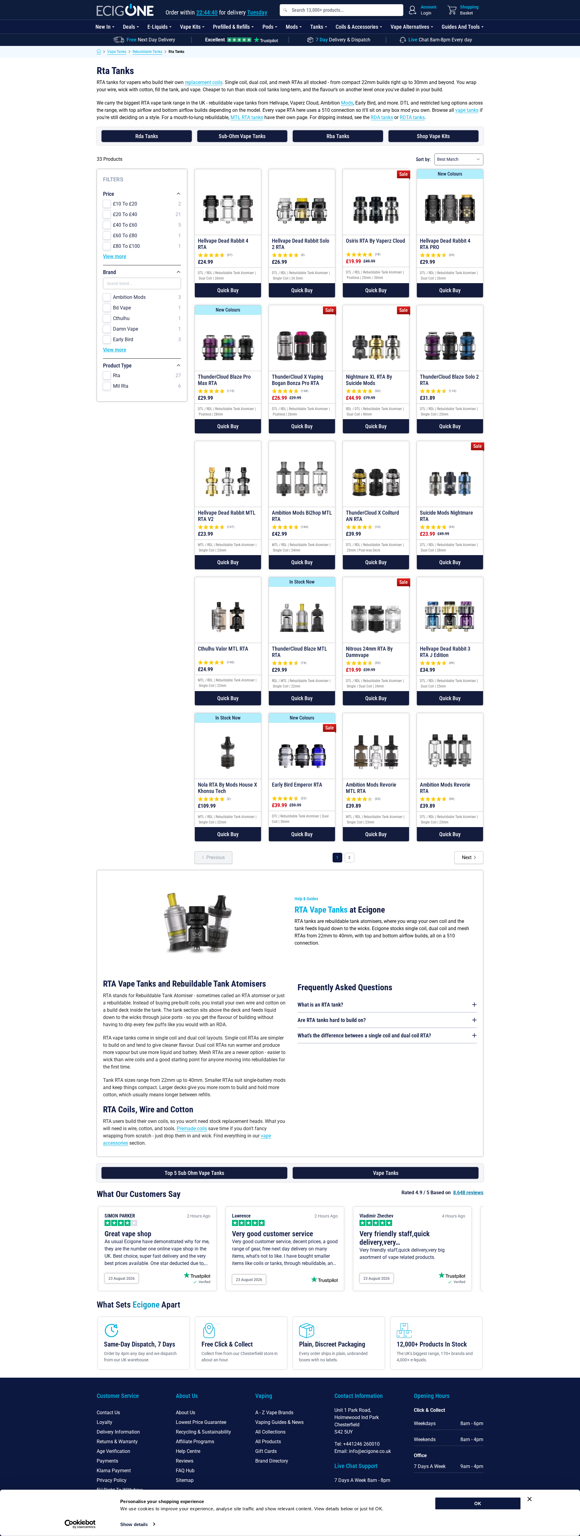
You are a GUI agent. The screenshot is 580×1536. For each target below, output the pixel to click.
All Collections (270, 1432)
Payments (107, 1461)
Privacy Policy (112, 1480)
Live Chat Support (356, 1466)
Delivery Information (118, 1432)
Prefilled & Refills (231, 27)
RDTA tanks (412, 117)
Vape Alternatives (410, 27)
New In (103, 27)
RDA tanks (382, 117)
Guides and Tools (461, 27)
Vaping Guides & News (279, 1422)
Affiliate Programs (195, 1441)
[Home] (99, 51)
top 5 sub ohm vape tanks (194, 1173)
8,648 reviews (468, 1192)
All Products (268, 1441)
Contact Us (108, 1412)
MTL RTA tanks (246, 117)
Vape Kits (190, 27)
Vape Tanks (116, 52)
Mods (292, 27)
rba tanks (338, 136)
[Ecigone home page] (125, 10)
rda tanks (146, 136)
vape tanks (466, 110)
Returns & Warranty (117, 1441)
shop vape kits (433, 136)
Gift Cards (266, 1451)
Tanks (316, 27)
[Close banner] (529, 1499)
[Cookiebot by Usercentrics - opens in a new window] (80, 1524)
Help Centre (188, 1451)
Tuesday (257, 12)
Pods (268, 27)
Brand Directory (271, 1461)
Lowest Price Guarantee (201, 1422)
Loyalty (104, 1422)
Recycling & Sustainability (203, 1432)
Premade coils (192, 1128)
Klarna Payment (114, 1470)
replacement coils (203, 82)
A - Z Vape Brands (274, 1412)
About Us (185, 1412)
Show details (134, 1524)
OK (477, 1503)
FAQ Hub (185, 1470)
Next (467, 857)
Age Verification (113, 1451)
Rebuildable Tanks (147, 52)
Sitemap (185, 1480)
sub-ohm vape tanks (242, 136)
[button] (228, 290)
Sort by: (423, 159)
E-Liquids (157, 27)
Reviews (184, 1461)
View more (114, 256)
